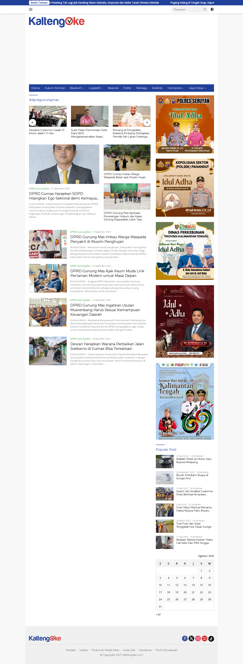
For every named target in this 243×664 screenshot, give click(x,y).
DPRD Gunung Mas (39, 188)
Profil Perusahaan (167, 650)
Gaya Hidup (196, 88)
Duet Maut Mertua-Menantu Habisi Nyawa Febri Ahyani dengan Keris (194, 509)
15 (201, 585)
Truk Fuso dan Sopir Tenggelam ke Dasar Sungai (193, 525)
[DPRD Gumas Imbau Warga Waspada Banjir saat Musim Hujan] (127, 157)
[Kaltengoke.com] (57, 22)
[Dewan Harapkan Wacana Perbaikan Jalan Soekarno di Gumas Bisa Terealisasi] (48, 351)
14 (193, 585)
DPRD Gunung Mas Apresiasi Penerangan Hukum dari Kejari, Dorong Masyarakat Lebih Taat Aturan (123, 216)
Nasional (113, 88)
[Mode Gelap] (212, 9)
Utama (35, 88)
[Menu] (31, 9)
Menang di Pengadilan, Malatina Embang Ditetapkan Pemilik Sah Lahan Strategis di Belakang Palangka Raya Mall (90, 133)
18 (168, 592)
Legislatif (94, 88)
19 (176, 592)
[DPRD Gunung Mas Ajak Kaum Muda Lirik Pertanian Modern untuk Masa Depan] (48, 278)
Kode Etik (129, 650)
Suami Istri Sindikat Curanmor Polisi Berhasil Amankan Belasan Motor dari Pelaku (194, 493)
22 (201, 592)
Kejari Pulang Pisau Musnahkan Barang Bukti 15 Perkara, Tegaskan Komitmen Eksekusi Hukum (131, 133)
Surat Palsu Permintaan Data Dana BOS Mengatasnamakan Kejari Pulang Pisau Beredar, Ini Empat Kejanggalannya (47, 133)
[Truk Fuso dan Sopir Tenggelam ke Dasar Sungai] (165, 526)
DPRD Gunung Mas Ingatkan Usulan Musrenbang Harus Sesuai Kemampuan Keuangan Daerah (105, 310)
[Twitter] (191, 639)
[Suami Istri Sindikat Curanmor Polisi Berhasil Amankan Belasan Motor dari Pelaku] (165, 494)
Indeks (84, 650)
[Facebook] (185, 639)
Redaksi (71, 650)
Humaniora (174, 88)
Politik (127, 88)
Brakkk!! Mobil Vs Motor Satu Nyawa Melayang (194, 460)
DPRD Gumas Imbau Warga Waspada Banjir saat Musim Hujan (125, 176)
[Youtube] (204, 639)
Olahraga (141, 88)
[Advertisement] (121, 58)
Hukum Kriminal (55, 88)
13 (185, 585)
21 (193, 592)
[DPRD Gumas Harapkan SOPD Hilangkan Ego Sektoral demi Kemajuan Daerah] (64, 164)
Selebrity (157, 88)
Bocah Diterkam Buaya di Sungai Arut (192, 477)
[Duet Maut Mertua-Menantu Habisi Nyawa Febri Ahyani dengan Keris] (165, 510)
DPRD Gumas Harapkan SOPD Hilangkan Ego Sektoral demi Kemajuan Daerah (64, 198)
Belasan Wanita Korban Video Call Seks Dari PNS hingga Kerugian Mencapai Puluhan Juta (194, 541)
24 (160, 599)
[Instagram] (198, 639)
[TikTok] (211, 639)
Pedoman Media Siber (105, 650)
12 (176, 585)
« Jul (158, 614)
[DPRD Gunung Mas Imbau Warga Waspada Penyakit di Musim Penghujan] (48, 244)
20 (185, 592)
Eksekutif (75, 88)
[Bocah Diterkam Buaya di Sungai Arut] (165, 477)
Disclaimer (145, 650)
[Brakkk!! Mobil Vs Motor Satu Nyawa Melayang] (165, 461)
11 (168, 585)
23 (209, 592)
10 (160, 585)
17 (160, 592)
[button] (205, 9)
